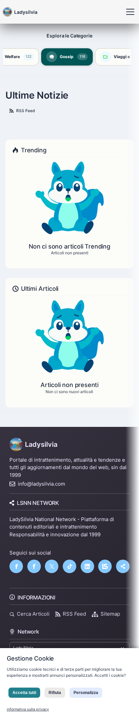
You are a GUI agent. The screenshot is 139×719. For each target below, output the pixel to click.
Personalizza (86, 692)
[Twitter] (51, 566)
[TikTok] (69, 566)
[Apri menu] (130, 12)
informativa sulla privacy (28, 709)
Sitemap (110, 614)
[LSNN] (105, 566)
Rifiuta (55, 692)
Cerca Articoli (33, 614)
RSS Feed (25, 110)
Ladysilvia (41, 444)
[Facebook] (16, 566)
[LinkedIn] (87, 566)
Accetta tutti (24, 692)
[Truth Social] (123, 566)
